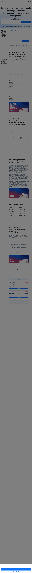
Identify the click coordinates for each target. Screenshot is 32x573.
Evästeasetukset (16, 571)
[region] (16, 568)
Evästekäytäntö (18, 566)
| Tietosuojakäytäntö (23, 566)
